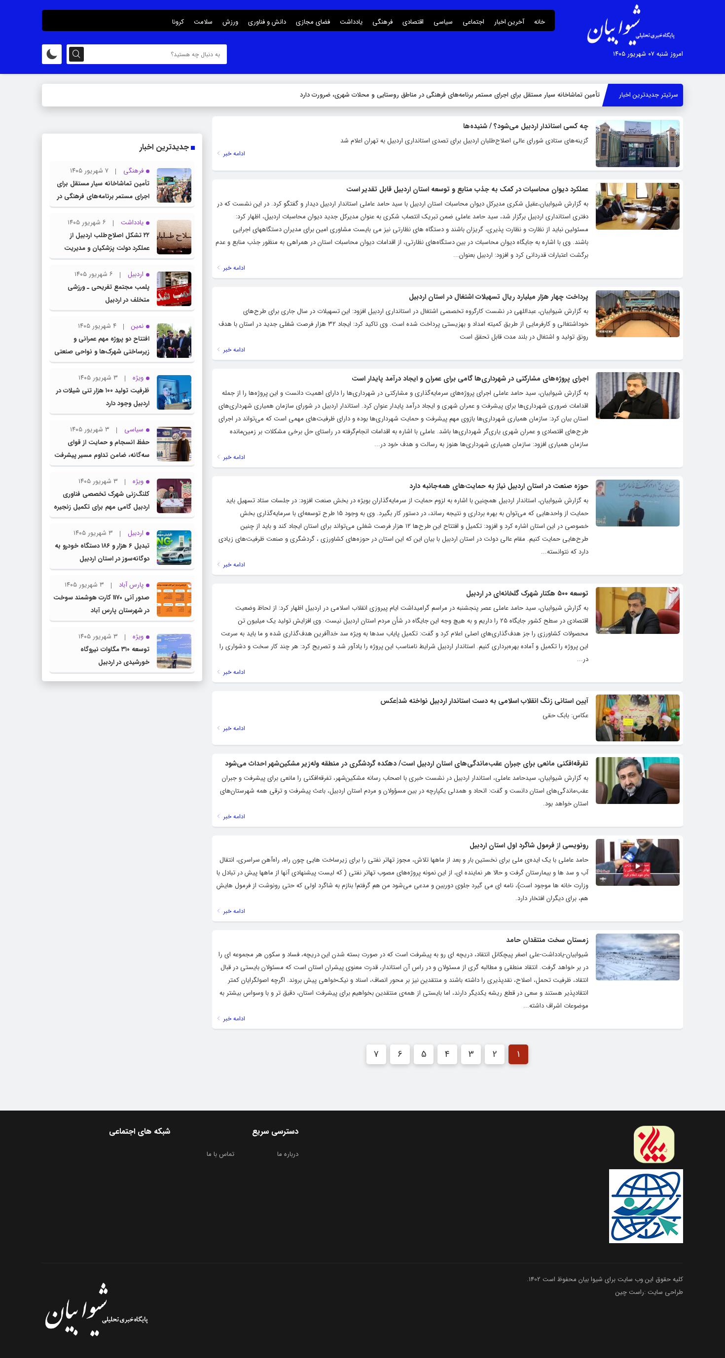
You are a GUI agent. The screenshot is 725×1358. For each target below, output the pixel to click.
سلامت (203, 22)
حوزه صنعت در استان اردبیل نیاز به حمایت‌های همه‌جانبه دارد (498, 486)
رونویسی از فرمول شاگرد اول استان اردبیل (529, 845)
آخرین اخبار (509, 22)
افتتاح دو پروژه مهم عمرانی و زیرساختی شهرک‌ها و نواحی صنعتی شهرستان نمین (101, 352)
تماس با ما (220, 1154)
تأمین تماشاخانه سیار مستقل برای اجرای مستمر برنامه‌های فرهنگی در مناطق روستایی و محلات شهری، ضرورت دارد (450, 95)
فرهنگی (382, 22)
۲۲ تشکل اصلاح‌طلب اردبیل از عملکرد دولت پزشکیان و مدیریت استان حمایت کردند (106, 248)
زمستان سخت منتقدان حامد (547, 940)
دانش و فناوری (267, 22)
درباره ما (287, 1154)
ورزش (230, 22)
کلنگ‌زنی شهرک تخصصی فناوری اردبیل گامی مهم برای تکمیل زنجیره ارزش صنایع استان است (101, 507)
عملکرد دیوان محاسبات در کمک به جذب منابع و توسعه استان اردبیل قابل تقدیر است (467, 189)
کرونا (178, 22)
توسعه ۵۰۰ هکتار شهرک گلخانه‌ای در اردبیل (527, 593)
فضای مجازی (313, 22)
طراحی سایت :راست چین (649, 1292)
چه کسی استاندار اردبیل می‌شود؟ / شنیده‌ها (525, 126)
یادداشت (351, 22)
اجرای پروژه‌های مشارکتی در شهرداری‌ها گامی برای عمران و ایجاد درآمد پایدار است (470, 378)
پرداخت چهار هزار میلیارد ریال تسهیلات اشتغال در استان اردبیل (498, 296)
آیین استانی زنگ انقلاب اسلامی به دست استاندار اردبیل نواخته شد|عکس (484, 701)
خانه (539, 22)
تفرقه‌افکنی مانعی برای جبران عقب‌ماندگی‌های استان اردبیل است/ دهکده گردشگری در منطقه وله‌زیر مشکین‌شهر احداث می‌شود (406, 763)
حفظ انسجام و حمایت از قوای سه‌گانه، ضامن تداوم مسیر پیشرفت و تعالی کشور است (101, 455)
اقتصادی (413, 22)
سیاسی (443, 22)
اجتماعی (473, 22)
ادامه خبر (233, 153)
